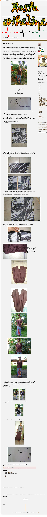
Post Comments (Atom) (8, 490)
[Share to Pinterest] (13, 467)
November (40, 96)
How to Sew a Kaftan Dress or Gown (42, 117)
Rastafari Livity (24, 468)
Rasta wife (22, 468)
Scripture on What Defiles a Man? (43, 99)
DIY (7, 468)
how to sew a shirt (16, 468)
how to (14, 468)
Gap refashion (11, 468)
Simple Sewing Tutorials (28, 39)
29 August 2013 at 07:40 (10, 472)
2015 (39, 91)
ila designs (20, 468)
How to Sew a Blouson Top (42, 104)
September (40, 111)
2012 (39, 94)
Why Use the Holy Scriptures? (42, 98)
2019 (39, 88)
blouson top (6, 468)
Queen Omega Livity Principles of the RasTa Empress (42, 116)
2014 (39, 92)
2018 (39, 89)
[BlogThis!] (11, 467)
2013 (39, 93)
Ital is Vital (14, 39)
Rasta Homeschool (20, 39)
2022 (39, 86)
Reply (5, 476)
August (40, 112)
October (40, 97)
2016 (39, 90)
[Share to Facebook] (12, 467)
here (32, 52)
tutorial (27, 468)
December (40, 95)
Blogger (38, 512)
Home (3, 39)
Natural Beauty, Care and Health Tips (42, 126)
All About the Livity (8, 39)
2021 (39, 87)
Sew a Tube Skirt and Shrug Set (42, 102)
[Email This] (10, 467)
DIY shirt (9, 468)
